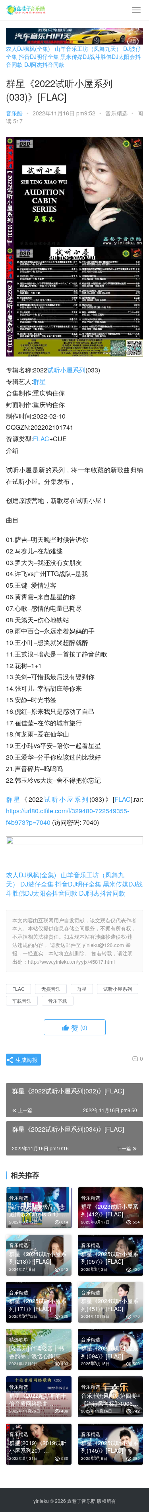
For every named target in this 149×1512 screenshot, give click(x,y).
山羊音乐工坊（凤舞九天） (88, 49)
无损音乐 (50, 988)
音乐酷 (14, 113)
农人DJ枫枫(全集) (28, 49)
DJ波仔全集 (37, 883)
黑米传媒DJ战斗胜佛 (86, 56)
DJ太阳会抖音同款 (51, 893)
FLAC (41, 438)
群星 (39, 381)
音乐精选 (116, 113)
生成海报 (26, 1060)
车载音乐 (21, 1000)
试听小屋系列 (66, 369)
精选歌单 (18, 1339)
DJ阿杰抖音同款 (44, 64)
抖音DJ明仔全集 (39, 56)
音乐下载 (57, 1000)
